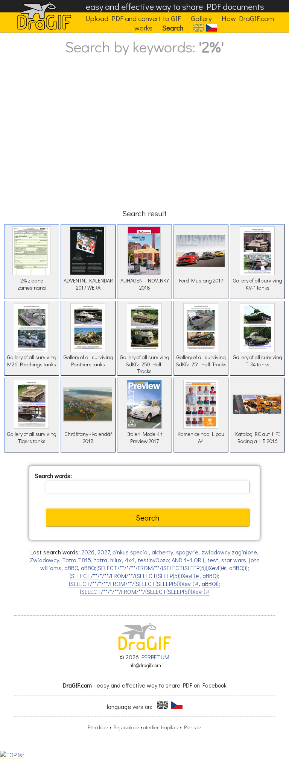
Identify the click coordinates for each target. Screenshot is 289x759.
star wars (233, 560)
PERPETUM (155, 657)
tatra (100, 560)
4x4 (130, 560)
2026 (87, 552)
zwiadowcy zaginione (229, 552)
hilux (116, 560)
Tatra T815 (76, 560)
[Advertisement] (144, 139)
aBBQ (71, 568)
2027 (103, 552)
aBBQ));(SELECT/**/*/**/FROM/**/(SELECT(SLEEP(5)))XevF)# (150, 587)
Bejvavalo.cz (126, 727)
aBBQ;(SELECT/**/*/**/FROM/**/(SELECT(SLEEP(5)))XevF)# (153, 568)
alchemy (162, 552)
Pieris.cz (192, 727)
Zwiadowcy (44, 560)
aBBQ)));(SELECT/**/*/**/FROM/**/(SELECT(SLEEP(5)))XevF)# (159, 572)
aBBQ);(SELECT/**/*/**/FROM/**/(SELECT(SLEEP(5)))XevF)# (144, 579)
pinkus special (131, 552)
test (212, 560)
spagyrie (187, 552)
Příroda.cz (98, 727)
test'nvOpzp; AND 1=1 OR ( (171, 560)
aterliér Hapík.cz (161, 727)
